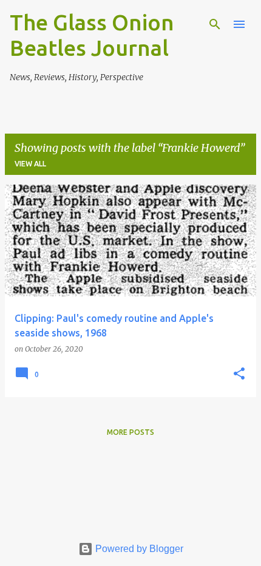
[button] (239, 374)
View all (30, 164)
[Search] (215, 24)
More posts (130, 432)
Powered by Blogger (138, 549)
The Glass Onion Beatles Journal (92, 35)
